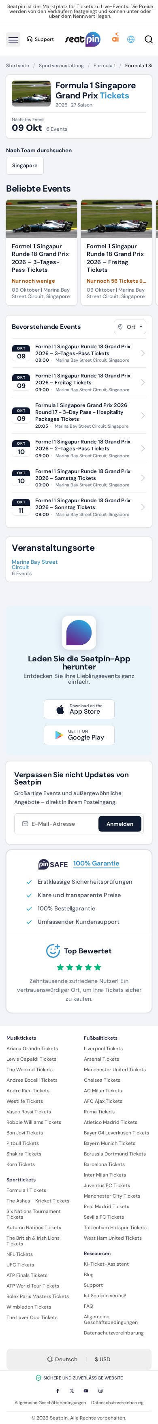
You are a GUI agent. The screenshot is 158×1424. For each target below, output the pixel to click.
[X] (71, 1390)
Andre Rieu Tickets (27, 1090)
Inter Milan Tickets (105, 1175)
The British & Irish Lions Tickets (33, 1241)
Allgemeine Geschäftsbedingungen (111, 1319)
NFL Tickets (19, 1254)
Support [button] (44, 39)
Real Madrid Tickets (106, 1206)
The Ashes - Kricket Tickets (37, 1201)
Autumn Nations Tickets (33, 1227)
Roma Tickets (99, 1112)
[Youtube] (86, 1391)
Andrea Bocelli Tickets (32, 1080)
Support (93, 1285)
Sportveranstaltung (61, 65)
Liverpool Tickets (103, 1048)
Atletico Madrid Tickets (110, 1122)
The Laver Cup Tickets (32, 1317)
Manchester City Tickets (112, 1196)
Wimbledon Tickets (28, 1307)
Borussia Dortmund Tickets (115, 1154)
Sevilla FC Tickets (104, 1217)
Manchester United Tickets (115, 1069)
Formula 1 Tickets (26, 1190)
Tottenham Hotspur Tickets (115, 1227)
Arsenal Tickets (101, 1059)
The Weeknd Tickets (29, 1069)
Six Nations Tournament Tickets (33, 1214)
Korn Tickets (20, 1164)
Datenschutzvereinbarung (114, 1333)
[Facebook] (57, 1391)
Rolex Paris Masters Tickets (37, 1296)
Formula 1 (104, 65)
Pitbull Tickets (22, 1143)
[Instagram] (100, 1391)
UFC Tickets (20, 1265)
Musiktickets (21, 1038)
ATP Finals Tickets (26, 1275)
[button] (131, 39)
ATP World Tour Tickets (32, 1286)
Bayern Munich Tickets (109, 1143)
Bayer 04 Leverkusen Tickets (116, 1133)
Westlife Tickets (24, 1101)
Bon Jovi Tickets (24, 1133)
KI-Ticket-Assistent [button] (106, 1264)
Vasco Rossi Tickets (28, 1112)
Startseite (17, 65)
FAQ (88, 1306)
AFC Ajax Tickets (103, 1101)
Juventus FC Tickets (107, 1185)
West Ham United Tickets (113, 1238)
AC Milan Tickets (103, 1090)
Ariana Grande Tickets (32, 1048)
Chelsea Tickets (102, 1080)
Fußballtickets (100, 1038)
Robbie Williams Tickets (33, 1122)
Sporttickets (21, 1180)
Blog (89, 1274)
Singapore (25, 165)
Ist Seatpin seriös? (105, 1295)
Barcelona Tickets (104, 1164)
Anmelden (120, 823)
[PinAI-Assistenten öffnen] (115, 39)
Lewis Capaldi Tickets (31, 1059)
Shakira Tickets (23, 1154)
